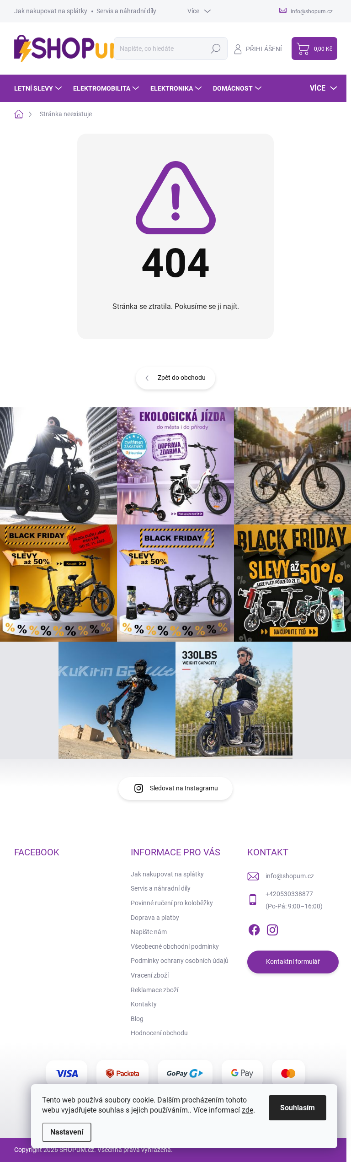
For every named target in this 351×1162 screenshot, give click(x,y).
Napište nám (149, 931)
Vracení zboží (150, 975)
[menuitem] (39, 88)
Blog (137, 1018)
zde (247, 1110)
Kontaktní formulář (293, 961)
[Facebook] (254, 928)
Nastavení (66, 1132)
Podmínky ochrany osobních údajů (180, 960)
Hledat (215, 48)
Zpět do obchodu (182, 377)
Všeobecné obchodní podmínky (175, 946)
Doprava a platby (155, 917)
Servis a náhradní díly (126, 11)
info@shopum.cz (290, 876)
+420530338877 (289, 893)
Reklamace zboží (154, 990)
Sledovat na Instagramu (184, 788)
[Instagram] (272, 928)
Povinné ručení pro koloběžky (172, 903)
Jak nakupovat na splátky (50, 11)
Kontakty (144, 1004)
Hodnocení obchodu (159, 1033)
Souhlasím (297, 1107)
